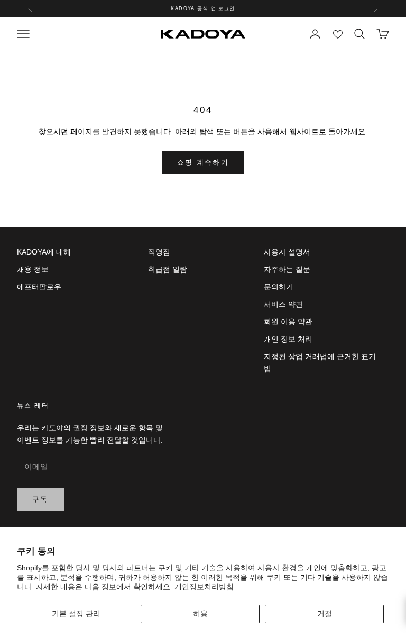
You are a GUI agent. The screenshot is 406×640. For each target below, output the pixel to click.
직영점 (159, 252)
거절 (324, 613)
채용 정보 (33, 269)
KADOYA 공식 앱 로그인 (203, 8)
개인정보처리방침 (204, 586)
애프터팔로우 (39, 287)
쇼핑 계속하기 (203, 162)
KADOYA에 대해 (44, 252)
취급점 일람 (167, 269)
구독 (40, 499)
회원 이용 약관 (288, 321)
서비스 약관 (283, 304)
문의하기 (278, 287)
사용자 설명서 (287, 252)
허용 (200, 613)
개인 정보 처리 (288, 339)
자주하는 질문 (287, 269)
